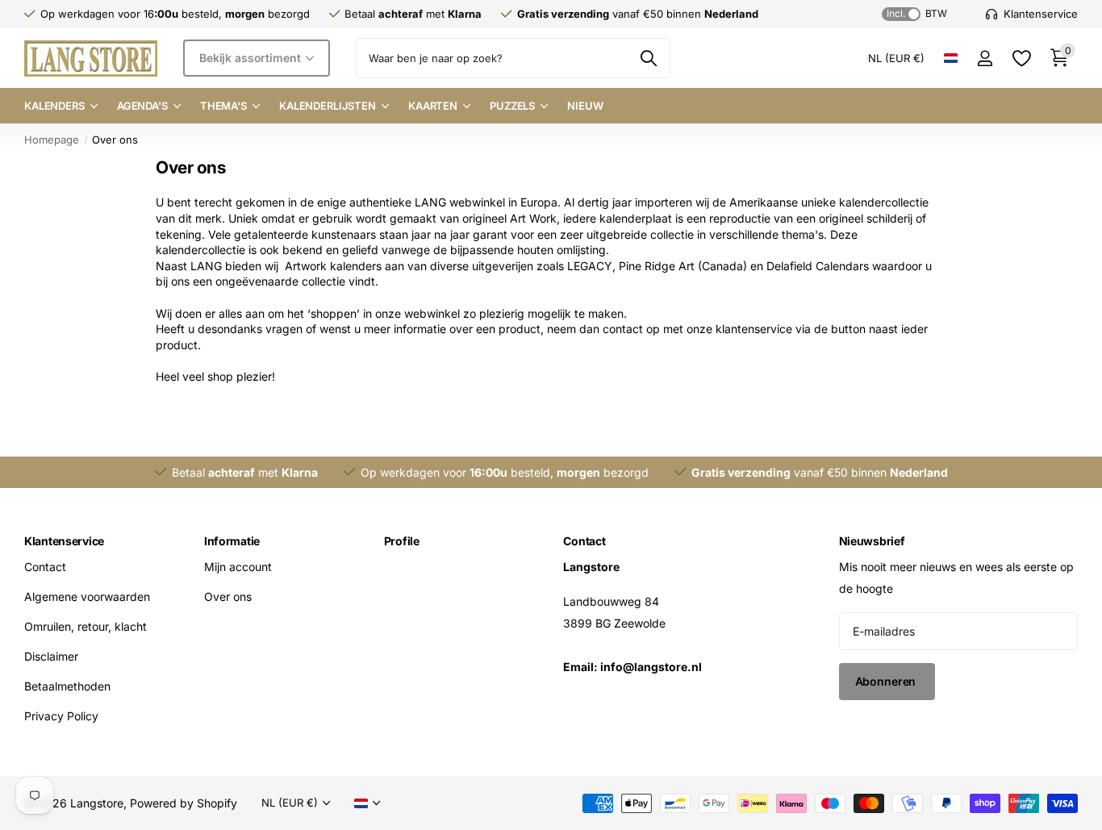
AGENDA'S (142, 105)
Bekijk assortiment (251, 58)
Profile (402, 541)
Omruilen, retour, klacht (85, 626)
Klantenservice (64, 541)
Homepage (51, 139)
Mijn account (238, 566)
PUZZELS (512, 105)
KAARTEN (432, 105)
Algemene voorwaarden (87, 596)
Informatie (232, 541)
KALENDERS (54, 105)
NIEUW (585, 105)
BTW (917, 13)
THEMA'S (223, 105)
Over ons (228, 596)
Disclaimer (51, 656)
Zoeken (648, 58)
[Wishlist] (1021, 58)
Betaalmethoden (67, 686)
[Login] (984, 58)
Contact (45, 566)
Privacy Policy (61, 716)
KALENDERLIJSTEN (327, 105)
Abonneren (887, 681)
